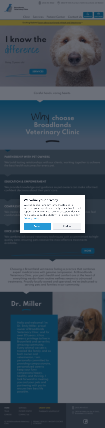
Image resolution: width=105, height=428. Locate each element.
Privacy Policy (32, 218)
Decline (67, 226)
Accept (37, 226)
